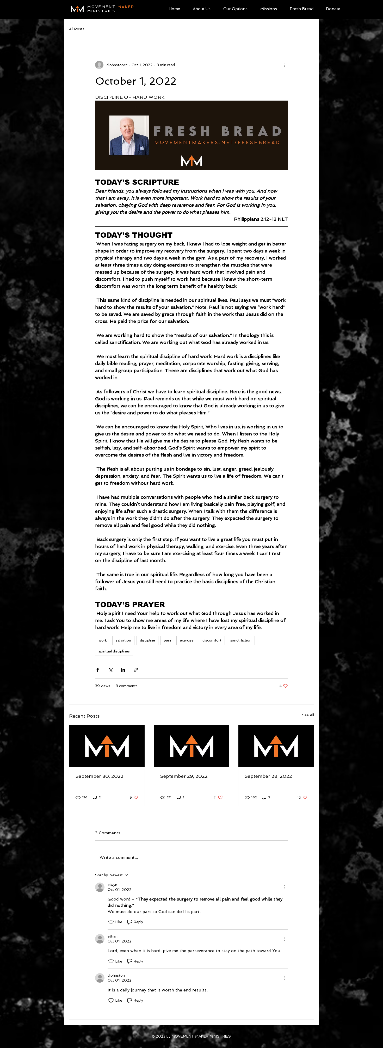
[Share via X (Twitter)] (110, 669)
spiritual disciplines (114, 651)
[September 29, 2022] (191, 746)
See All (308, 715)
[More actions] (285, 65)
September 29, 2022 (184, 776)
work (102, 640)
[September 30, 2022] (107, 746)
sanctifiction (240, 640)
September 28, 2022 (268, 776)
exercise (187, 640)
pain (167, 640)
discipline (147, 640)
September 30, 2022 (99, 776)
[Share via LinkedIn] (123, 669)
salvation (123, 640)
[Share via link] (135, 669)
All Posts (76, 29)
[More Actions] (285, 887)
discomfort (211, 640)
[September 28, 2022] (276, 746)
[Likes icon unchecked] (111, 922)
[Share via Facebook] (97, 669)
